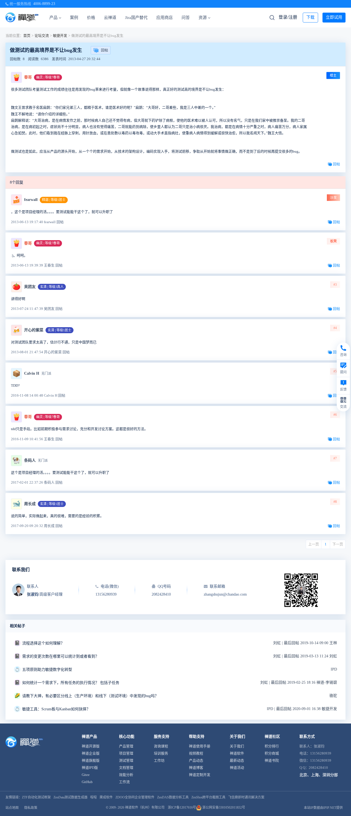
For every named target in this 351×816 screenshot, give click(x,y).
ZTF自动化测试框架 (36, 797)
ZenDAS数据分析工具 (173, 797)
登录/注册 (288, 17)
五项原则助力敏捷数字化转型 (47, 670)
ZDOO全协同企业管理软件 (134, 797)
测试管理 (126, 760)
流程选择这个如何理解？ (43, 643)
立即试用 (334, 17)
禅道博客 (196, 767)
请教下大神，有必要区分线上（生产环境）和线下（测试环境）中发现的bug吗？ (90, 696)
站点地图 (12, 808)
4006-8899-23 (44, 4)
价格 (91, 17)
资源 (203, 17)
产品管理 (126, 746)
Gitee (86, 775)
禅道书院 (272, 760)
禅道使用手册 (199, 746)
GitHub (87, 782)
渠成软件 (106, 797)
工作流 (124, 782)
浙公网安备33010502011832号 (223, 807)
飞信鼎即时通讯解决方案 (246, 797)
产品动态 (196, 760)
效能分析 (126, 775)
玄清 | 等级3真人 (52, 287)
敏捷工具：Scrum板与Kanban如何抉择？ (56, 709)
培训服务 (161, 753)
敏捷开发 (60, 35)
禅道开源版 (91, 746)
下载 (310, 17)
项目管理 (126, 753)
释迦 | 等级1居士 (54, 200)
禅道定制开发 (199, 775)
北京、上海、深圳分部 (318, 775)
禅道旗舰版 (91, 760)
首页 (26, 35)
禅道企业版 (91, 753)
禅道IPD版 (90, 767)
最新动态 (237, 760)
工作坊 (159, 760)
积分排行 (272, 746)
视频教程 (196, 753)
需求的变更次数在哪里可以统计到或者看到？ (60, 656)
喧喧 (93, 797)
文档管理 (126, 767)
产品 (53, 17)
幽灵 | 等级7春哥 (48, 77)
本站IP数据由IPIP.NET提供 (323, 808)
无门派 (46, 373)
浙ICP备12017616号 (182, 807)
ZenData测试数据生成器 (70, 797)
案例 (74, 17)
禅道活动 (237, 767)
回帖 (104, 50)
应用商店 (164, 17)
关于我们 (237, 746)
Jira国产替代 (136, 17)
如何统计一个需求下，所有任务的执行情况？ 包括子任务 (70, 683)
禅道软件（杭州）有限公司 (145, 807)
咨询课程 (161, 746)
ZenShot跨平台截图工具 (208, 797)
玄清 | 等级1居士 (59, 330)
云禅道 (110, 17)
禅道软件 (237, 753)
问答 (186, 17)
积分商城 (272, 753)
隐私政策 (30, 808)
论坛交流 (42, 35)
